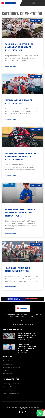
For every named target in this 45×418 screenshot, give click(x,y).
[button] (34, 3)
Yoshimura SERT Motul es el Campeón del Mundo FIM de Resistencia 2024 (19, 47)
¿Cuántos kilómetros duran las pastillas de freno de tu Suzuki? (27, 335)
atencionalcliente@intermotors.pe (22, 324)
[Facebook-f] (19, 411)
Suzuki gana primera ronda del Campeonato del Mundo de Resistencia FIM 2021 (20, 156)
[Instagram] (22, 411)
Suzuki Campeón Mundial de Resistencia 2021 (18, 102)
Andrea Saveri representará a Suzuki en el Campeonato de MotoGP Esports (20, 212)
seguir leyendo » (11, 66)
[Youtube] (25, 411)
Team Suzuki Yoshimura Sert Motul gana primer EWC (19, 269)
